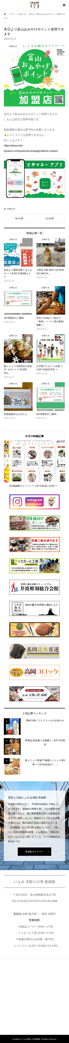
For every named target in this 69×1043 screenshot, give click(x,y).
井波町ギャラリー (34, 851)
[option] (34, 464)
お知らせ (11, 209)
